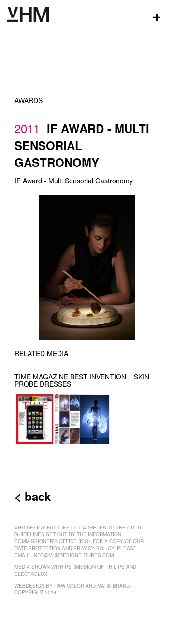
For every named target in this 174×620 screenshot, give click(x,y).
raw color (69, 585)
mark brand (113, 585)
